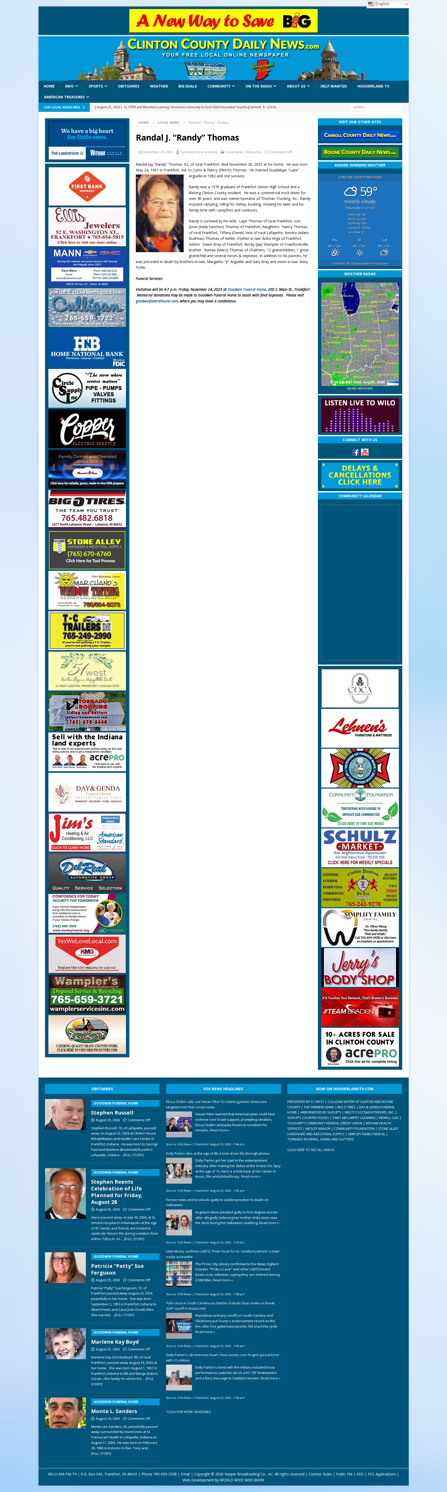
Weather (159, 86)
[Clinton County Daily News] (224, 58)
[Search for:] (376, 106)
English (381, 4)
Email (185, 1474)
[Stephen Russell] (65, 1127)
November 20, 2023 (158, 152)
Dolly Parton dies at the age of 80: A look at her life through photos (218, 1153)
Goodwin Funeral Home (198, 152)
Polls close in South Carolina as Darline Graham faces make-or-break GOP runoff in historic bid (220, 1306)
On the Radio (258, 86)
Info (69, 86)
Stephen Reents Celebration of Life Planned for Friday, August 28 (117, 1187)
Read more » (220, 1130)
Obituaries (128, 86)
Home (49, 86)
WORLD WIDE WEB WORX (242, 1480)
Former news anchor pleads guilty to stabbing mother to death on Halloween (217, 1202)
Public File (344, 1474)
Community (218, 86)
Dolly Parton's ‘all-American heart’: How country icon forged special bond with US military (222, 1357)
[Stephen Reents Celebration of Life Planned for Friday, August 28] (65, 1203)
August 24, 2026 (108, 1418)
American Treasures (64, 96)
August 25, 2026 (108, 1120)
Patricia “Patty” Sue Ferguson (117, 1265)
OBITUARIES (102, 1088)
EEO (360, 1474)
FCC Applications (382, 1474)
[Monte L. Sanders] (65, 1425)
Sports (96, 86)
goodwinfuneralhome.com (157, 301)
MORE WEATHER (360, 388)
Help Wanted (334, 86)
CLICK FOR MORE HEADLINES (189, 1411)
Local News (234, 152)
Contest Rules (320, 1474)
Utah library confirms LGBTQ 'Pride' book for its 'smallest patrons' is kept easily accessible (222, 1254)
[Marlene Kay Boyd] (65, 1356)
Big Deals (187, 86)
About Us (296, 86)
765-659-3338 (165, 1474)
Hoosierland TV (373, 86)
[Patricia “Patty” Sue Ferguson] (65, 1283)
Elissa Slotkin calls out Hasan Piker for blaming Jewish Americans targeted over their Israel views (216, 1104)
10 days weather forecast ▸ (360, 263)
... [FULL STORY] (132, 1155)
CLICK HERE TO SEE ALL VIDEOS (311, 1149)
